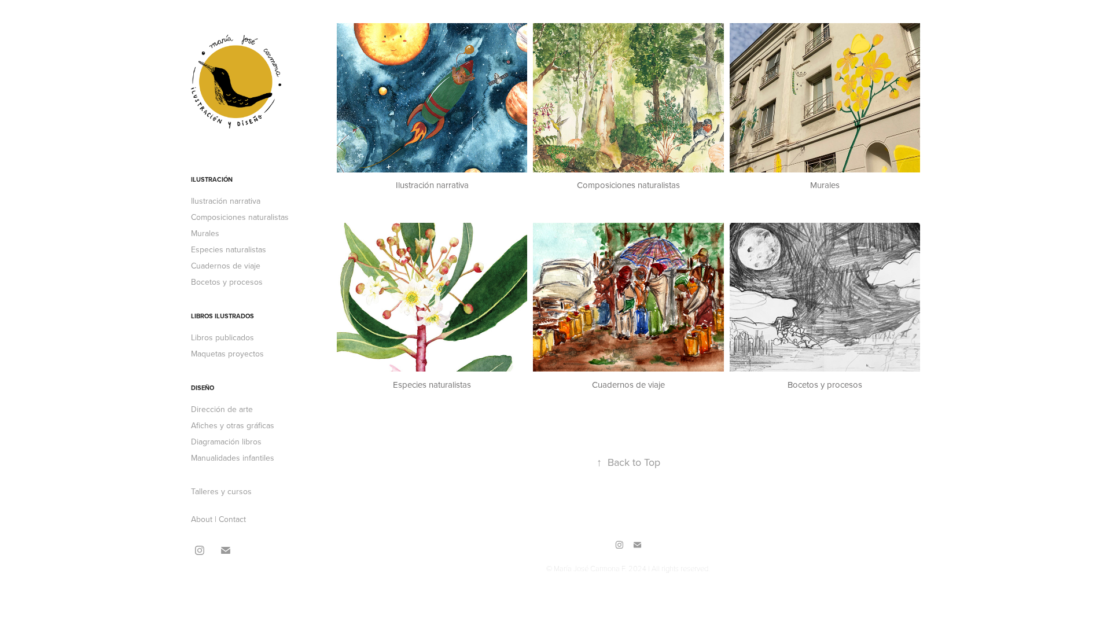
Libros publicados (222, 337)
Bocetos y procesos (227, 282)
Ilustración (212, 179)
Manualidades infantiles (232, 458)
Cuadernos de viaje (225, 265)
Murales (205, 233)
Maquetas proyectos (227, 353)
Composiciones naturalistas (240, 217)
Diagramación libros (226, 441)
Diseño (202, 387)
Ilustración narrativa (225, 201)
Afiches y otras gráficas (232, 425)
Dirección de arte (222, 409)
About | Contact (218, 519)
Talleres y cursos (221, 491)
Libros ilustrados (222, 316)
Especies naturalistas (228, 249)
